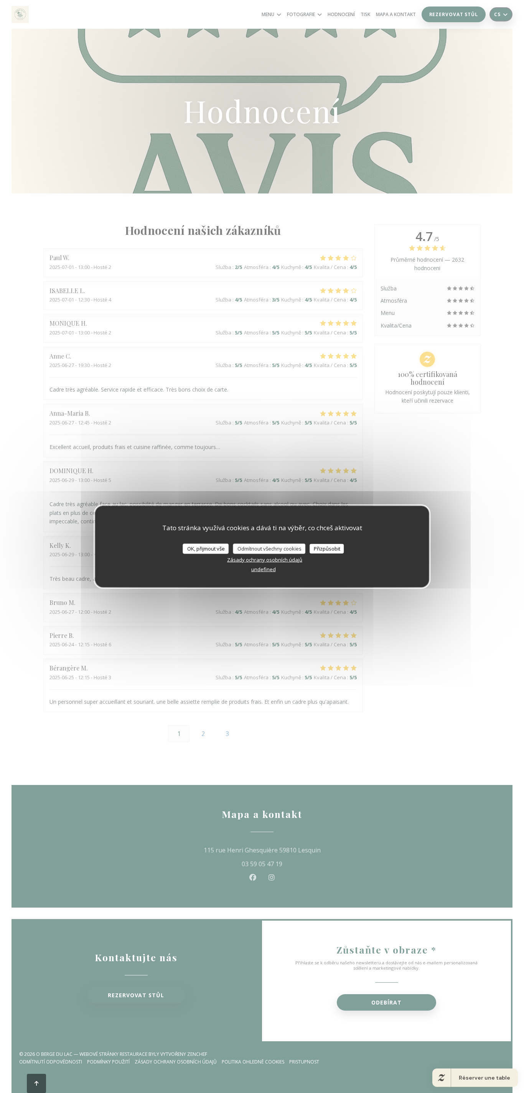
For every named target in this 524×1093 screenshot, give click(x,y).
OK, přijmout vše (206, 548)
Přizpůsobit (327, 548)
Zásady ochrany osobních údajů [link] (264, 559)
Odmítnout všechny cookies (269, 548)
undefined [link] (263, 569)
